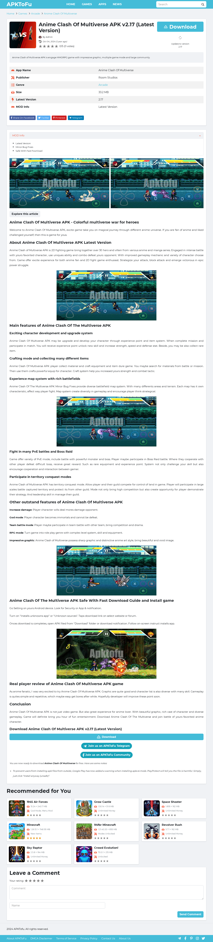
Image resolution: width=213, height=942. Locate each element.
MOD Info (18, 135)
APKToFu (19, 4)
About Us (124, 938)
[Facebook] (185, 938)
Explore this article (25, 214)
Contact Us (108, 938)
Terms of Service (66, 938)
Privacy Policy (88, 938)
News (117, 4)
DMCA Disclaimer (41, 938)
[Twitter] (203, 938)
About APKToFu (16, 938)
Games (87, 4)
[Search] (202, 4)
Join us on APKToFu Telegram (108, 745)
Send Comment (190, 914)
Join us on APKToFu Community (107, 754)
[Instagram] (197, 938)
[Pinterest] (191, 938)
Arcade (103, 84)
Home (70, 4)
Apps (102, 4)
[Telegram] (179, 938)
